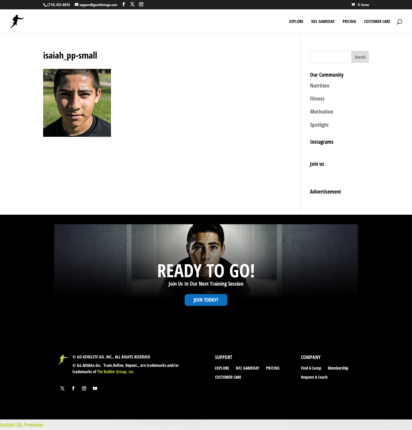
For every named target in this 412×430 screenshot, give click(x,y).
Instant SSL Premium (21, 424)
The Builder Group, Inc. (116, 371)
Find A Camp (311, 368)
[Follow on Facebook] (73, 388)
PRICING (349, 21)
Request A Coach (314, 377)
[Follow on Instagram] (84, 388)
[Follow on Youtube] (95, 388)
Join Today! (206, 299)
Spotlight (319, 124)
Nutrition (319, 85)
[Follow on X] (62, 388)
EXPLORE (296, 21)
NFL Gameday (323, 21)
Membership (338, 368)
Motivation (321, 111)
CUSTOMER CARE (377, 21)
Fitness (317, 98)
